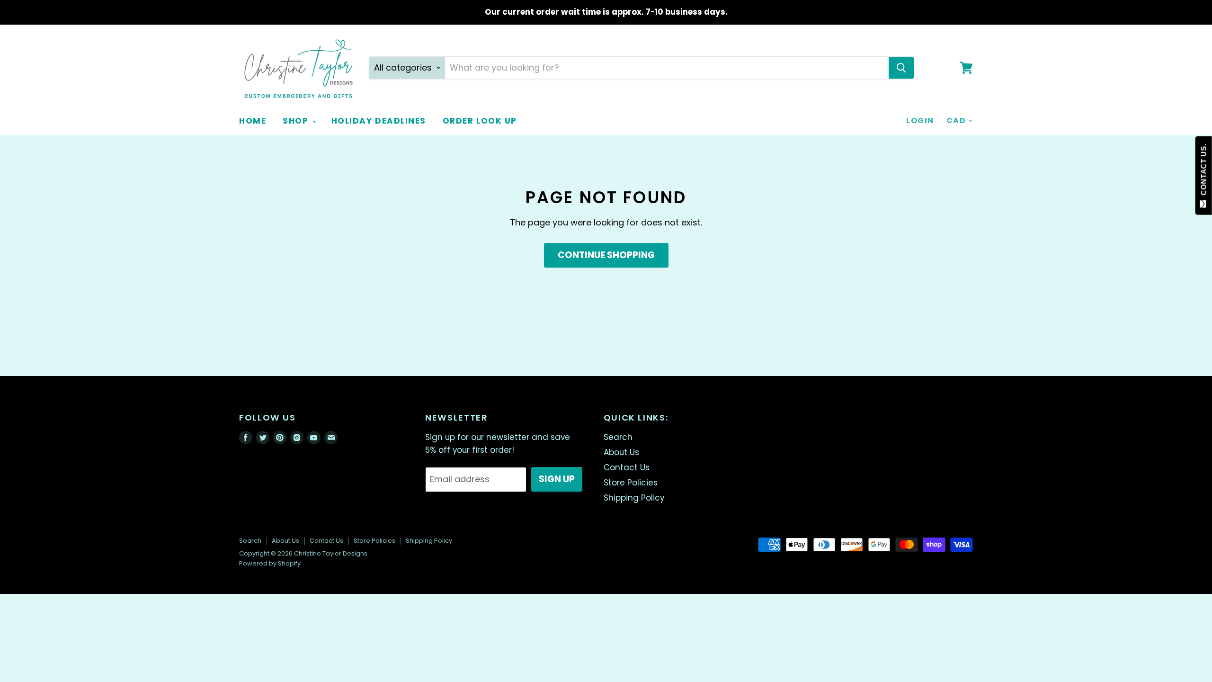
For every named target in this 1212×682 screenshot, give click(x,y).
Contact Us (627, 467)
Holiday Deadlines (378, 120)
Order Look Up (480, 120)
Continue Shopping (606, 255)
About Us (621, 452)
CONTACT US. (1204, 172)
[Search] (901, 68)
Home (252, 120)
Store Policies (631, 482)
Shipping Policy (634, 497)
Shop (297, 120)
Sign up (557, 479)
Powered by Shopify (270, 563)
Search (618, 437)
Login (920, 120)
